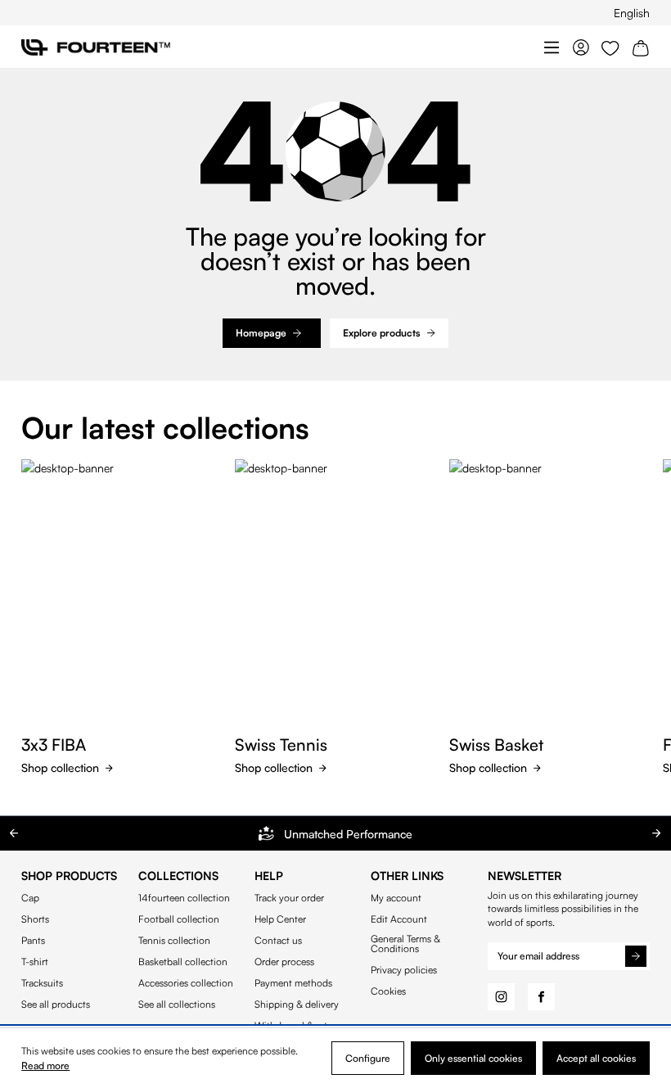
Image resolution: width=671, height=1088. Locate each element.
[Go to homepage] (95, 47)
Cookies (388, 991)
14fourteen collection (184, 898)
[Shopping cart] (641, 46)
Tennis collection (174, 941)
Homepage (261, 333)
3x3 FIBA (53, 745)
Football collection (178, 919)
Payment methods (293, 983)
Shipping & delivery (296, 1004)
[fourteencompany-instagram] (501, 996)
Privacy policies (404, 970)
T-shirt (34, 962)
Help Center (280, 919)
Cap (30, 898)
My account (396, 898)
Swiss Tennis (281, 745)
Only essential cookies (473, 1058)
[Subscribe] (635, 956)
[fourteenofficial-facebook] (541, 996)
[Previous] (14, 833)
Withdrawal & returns (300, 1026)
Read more (45, 1065)
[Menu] (551, 46)
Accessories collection (185, 983)
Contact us (278, 941)
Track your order (289, 898)
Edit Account (399, 919)
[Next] (656, 833)
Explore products (382, 333)
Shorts (35, 919)
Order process (284, 962)
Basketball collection (182, 962)
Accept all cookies (596, 1058)
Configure (367, 1058)
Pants (33, 941)
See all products (55, 1004)
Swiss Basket (496, 745)
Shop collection (60, 767)
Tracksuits (42, 983)
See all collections (176, 1004)
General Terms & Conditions (405, 944)
